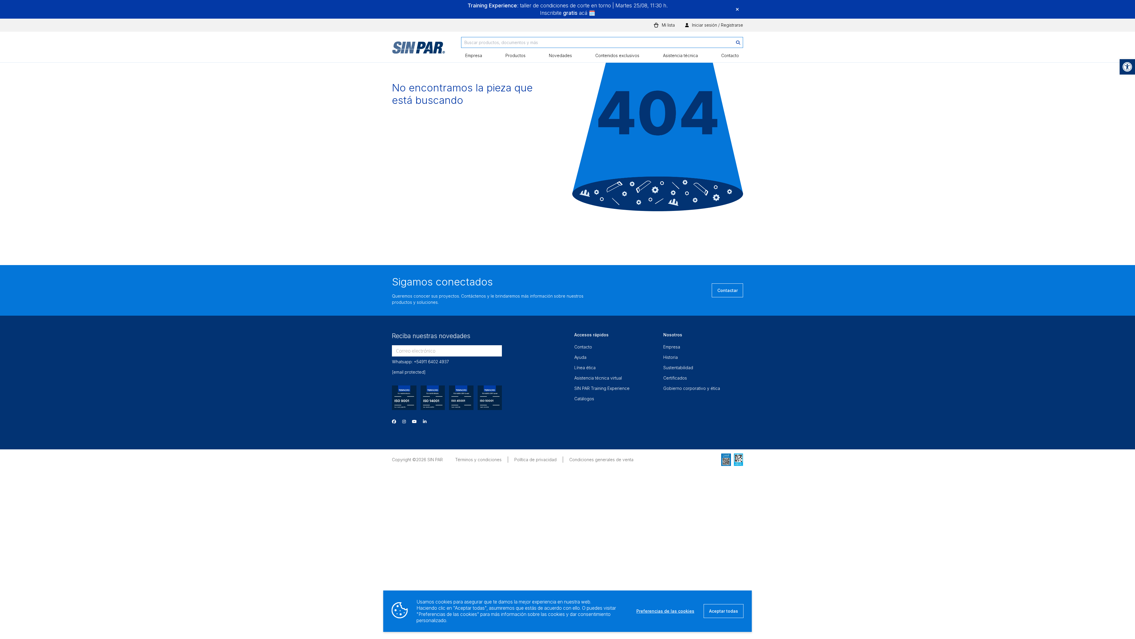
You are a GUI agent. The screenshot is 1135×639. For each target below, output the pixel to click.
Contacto (730, 55)
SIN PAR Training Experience (602, 388)
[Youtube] (414, 421)
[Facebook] (394, 421)
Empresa (473, 55)
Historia (670, 357)
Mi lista (668, 25)
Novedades (560, 55)
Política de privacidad (535, 459)
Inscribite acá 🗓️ (567, 13)
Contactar (727, 290)
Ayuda (580, 357)
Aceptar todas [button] (723, 611)
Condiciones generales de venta (601, 459)
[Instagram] (404, 421)
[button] (1127, 67)
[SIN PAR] (418, 49)
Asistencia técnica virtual (598, 377)
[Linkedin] (425, 421)
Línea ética (585, 367)
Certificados (675, 377)
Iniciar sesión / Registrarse (717, 25)
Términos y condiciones (478, 459)
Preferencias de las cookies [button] (665, 611)
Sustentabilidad (678, 367)
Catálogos (584, 398)
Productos (515, 55)
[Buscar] (738, 42)
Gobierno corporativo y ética (691, 388)
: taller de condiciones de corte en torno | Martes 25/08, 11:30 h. (568, 5)
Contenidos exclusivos (617, 55)
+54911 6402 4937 (431, 361)
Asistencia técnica (680, 55)
